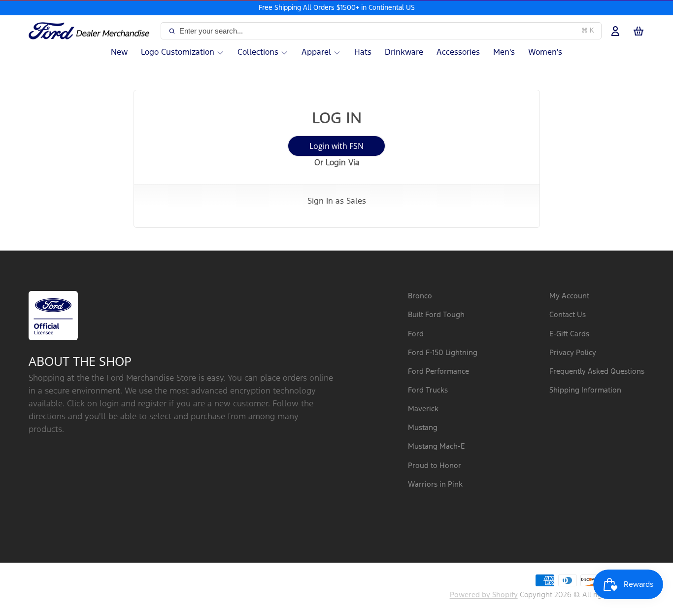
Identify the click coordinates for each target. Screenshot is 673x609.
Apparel (316, 52)
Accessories (458, 52)
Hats (362, 52)
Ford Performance (438, 371)
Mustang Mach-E (436, 446)
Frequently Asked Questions (596, 371)
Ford (416, 334)
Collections (257, 52)
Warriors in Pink (435, 484)
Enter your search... (386, 31)
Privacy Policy (572, 353)
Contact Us (567, 315)
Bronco (420, 296)
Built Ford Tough (436, 315)
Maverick (423, 409)
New (119, 52)
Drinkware (404, 52)
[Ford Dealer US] (93, 31)
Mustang (422, 428)
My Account (569, 296)
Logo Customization (177, 52)
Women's (545, 52)
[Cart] (638, 31)
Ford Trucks (428, 390)
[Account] (615, 31)
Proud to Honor (434, 466)
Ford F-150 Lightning (442, 353)
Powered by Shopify (484, 595)
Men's (504, 52)
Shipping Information (585, 390)
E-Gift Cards (569, 334)
